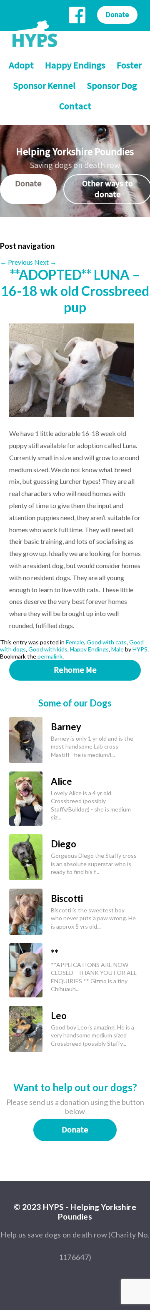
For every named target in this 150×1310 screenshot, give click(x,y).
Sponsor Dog (112, 86)
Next (45, 262)
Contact (75, 106)
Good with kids (48, 649)
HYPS (140, 649)
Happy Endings (75, 66)
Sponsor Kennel (44, 86)
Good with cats (107, 642)
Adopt (21, 66)
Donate (117, 15)
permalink (50, 656)
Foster (129, 66)
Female (75, 642)
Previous (16, 262)
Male (117, 649)
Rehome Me (75, 670)
